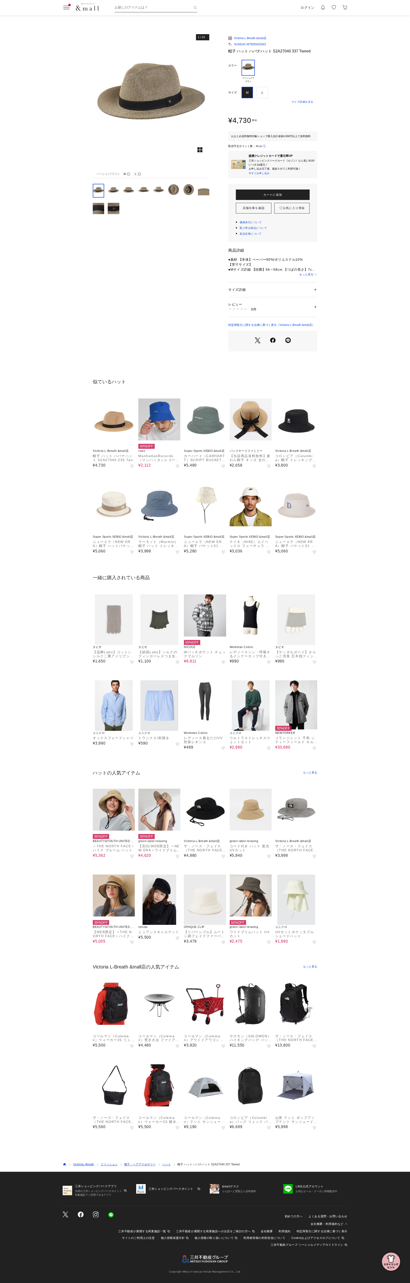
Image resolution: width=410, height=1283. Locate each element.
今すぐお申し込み (259, 173)
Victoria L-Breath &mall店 (250, 38)
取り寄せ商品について (253, 228)
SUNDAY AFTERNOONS (250, 44)
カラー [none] (232, 65)
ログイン (308, 7)
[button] (151, 100)
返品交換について (250, 233)
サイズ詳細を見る (302, 101)
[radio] (248, 71)
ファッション (109, 1164)
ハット (166, 1164)
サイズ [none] (232, 92)
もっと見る (306, 274)
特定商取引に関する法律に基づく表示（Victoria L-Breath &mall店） (271, 325)
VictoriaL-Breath (83, 1164)
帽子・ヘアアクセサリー (140, 1164)
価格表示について (250, 222)
